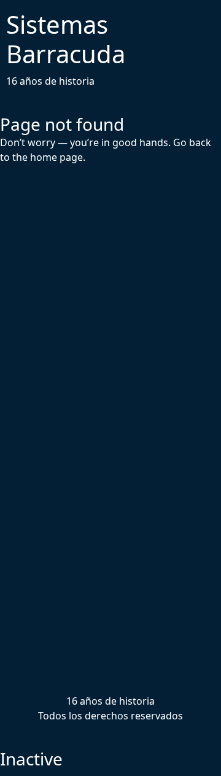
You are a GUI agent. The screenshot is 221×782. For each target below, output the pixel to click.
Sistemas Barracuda (65, 39)
